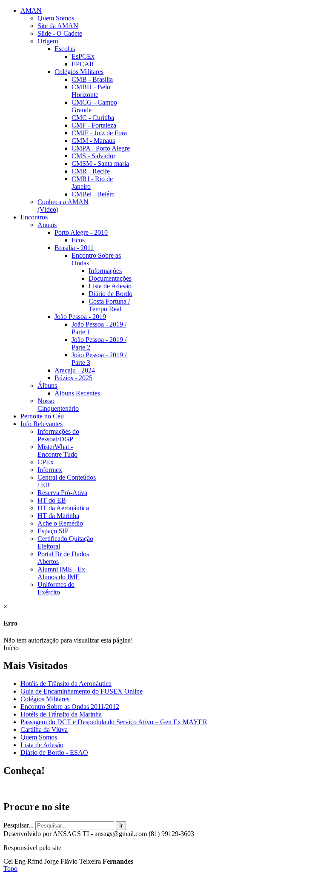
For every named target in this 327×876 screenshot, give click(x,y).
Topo (10, 868)
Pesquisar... (18, 825)
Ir (121, 825)
